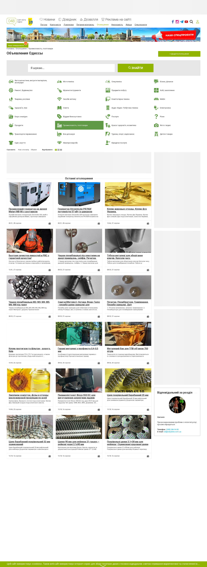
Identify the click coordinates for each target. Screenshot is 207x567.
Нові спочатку (23, 150)
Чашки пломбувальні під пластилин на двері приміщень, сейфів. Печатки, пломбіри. (79, 258)
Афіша (129, 25)
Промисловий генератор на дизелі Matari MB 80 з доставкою (28, 210)
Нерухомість (117, 25)
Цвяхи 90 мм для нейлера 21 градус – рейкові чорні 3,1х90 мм (78, 443)
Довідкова (69, 25)
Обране (34, 150)
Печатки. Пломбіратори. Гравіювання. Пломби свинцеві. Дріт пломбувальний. (127, 305)
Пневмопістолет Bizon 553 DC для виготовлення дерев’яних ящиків (76, 396)
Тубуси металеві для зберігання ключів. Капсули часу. (125, 257)
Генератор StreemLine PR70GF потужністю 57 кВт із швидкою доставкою (75, 212)
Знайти (137, 68)
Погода (43, 25)
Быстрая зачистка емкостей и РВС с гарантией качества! (29, 257)
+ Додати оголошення (179, 54)
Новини (49, 19)
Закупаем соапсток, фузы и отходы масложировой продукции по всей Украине (28, 398)
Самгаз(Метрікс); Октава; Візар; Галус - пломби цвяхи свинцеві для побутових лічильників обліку (79, 305)
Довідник (69, 19)
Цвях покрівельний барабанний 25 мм (127, 395)
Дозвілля (91, 19)
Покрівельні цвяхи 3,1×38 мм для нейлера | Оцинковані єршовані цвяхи (127, 443)
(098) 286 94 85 (172, 429)
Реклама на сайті (118, 19)
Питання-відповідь (85, 25)
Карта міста (55, 25)
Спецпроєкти (141, 25)
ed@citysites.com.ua (172, 432)
